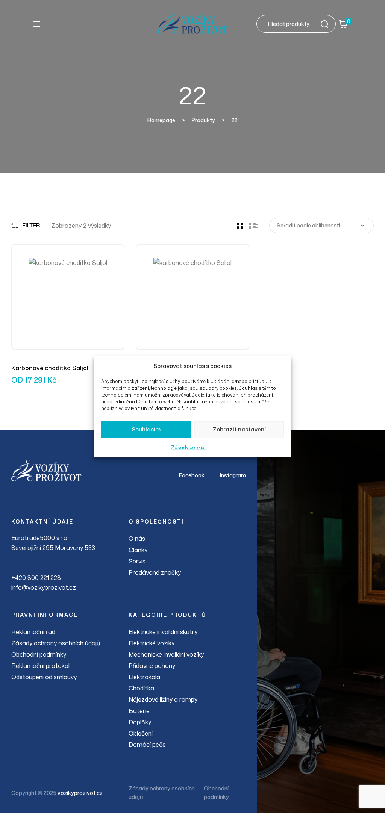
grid (239, 225)
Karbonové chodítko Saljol (49, 368)
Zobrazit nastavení (239, 429)
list (253, 225)
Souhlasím (146, 429)
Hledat (327, 24)
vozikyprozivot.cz (80, 792)
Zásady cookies (189, 447)
